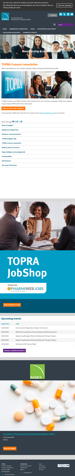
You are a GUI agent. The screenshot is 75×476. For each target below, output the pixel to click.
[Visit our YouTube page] (68, 465)
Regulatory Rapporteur (10, 130)
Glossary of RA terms (9, 165)
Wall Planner (6, 161)
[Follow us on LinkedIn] (65, 465)
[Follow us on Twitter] (62, 465)
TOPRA (20, 18)
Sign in (60, 25)
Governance (42, 466)
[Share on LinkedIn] (17, 121)
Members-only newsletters (11, 134)
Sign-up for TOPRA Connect (13, 108)
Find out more (9, 448)
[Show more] (21, 121)
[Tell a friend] (19, 121)
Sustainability (7, 156)
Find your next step (12, 305)
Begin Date (5, 324)
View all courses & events (14, 351)
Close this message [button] (64, 5)
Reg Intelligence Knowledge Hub (13, 152)
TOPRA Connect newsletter (11, 143)
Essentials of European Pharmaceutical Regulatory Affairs (29, 434)
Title (17, 324)
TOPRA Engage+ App (9, 139)
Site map (41, 469)
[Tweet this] (15, 121)
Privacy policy (42, 467)
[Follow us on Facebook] (59, 465)
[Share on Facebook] (13, 121)
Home (40, 464)
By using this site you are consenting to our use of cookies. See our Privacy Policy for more (28, 6)
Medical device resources (11, 147)
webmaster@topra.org (47, 113)
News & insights (7, 125)
